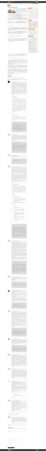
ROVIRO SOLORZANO (14, 290)
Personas (23, 77)
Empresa (30, 43)
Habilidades (14, 77)
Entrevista (33, 43)
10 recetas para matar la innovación (32, 32)
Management (31, 48)
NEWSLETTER (24, 3)
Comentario (9, 431)
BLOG (10, 3)
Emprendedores (32, 42)
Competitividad (33, 38)
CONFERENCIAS (17, 3)
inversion (34, 46)
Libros (32, 47)
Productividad (36, 50)
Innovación (21, 77)
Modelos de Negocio (32, 49)
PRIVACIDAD (31, 3)
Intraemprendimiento (31, 46)
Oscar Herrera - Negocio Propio (14, 417)
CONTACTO (28, 3)
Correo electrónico (10, 442)
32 (26, 5)
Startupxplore (30, 52)
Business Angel (32, 37)
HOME (8, 3)
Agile (29, 37)
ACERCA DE (21, 3)
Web (8, 445)
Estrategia (36, 43)
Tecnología (33, 52)
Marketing (34, 48)
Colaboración (30, 38)
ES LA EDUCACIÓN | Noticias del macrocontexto (15, 413)
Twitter (33, 3)
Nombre (9, 440)
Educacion (19, 77)
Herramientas (31, 24)
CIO (35, 37)
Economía (34, 40)
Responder (13, 94)
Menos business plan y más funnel (32, 34)
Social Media (31, 51)
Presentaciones (32, 50)
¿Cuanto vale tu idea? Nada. (32, 30)
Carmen (12, 381)
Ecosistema (30, 41)
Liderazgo (34, 47)
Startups (35, 51)
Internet (34, 45)
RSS (34, 3)
